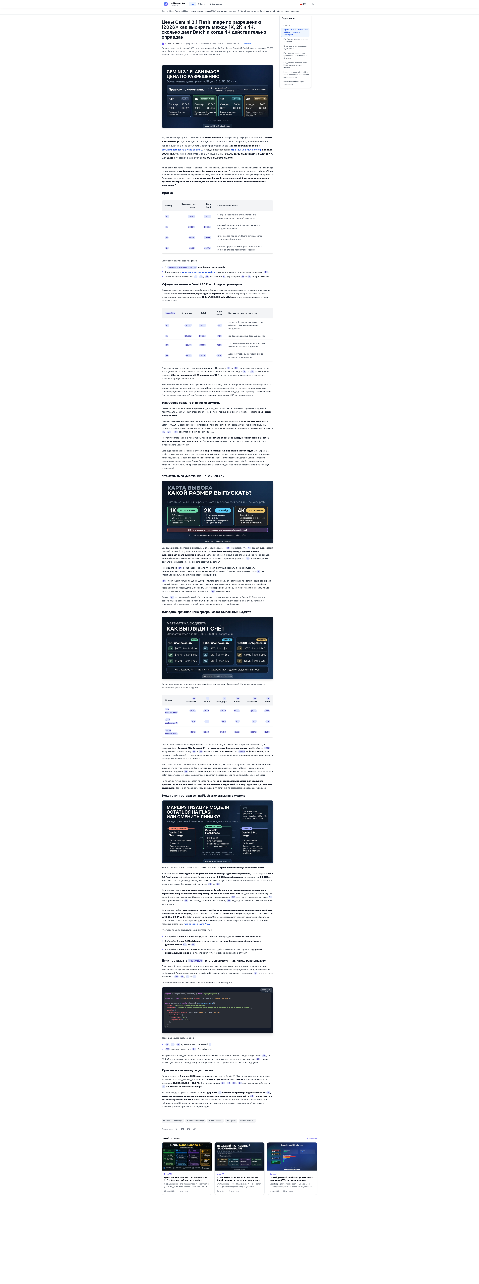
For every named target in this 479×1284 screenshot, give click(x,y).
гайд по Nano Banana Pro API (198, 924)
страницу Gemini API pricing (246, 149)
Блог (192, 4)
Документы (217, 4)
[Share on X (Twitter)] (176, 1129)
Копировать (266, 990)
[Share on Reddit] (188, 1129)
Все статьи (312, 1138)
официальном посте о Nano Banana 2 (182, 149)
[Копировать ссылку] (194, 1129)
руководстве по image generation (198, 272)
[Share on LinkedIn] (182, 1129)
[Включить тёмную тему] (313, 4)
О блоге (201, 4)
